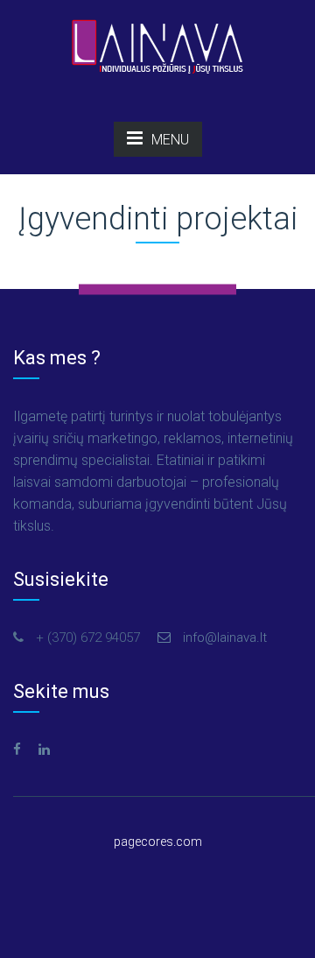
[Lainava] (158, 44)
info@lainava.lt (223, 637)
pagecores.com (158, 842)
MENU (170, 139)
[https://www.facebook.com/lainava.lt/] (17, 749)
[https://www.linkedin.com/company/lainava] (44, 749)
